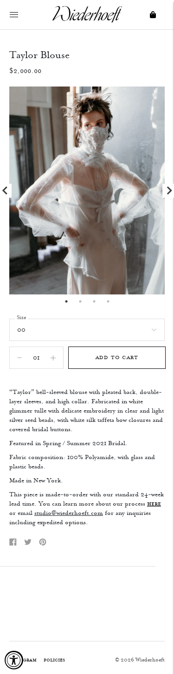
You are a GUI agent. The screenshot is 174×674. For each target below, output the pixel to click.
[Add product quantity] (19, 358)
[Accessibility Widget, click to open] (14, 660)
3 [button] (94, 301)
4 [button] (108, 301)
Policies (54, 659)
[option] (87, 190)
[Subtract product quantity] (53, 358)
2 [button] (80, 301)
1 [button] (66, 301)
